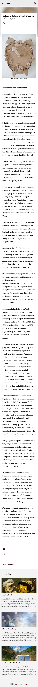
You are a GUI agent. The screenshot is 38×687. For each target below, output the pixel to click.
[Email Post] (3, 550)
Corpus (8, 3)
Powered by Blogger (20, 684)
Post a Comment (9, 564)
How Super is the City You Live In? (12, 663)
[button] (3, 23)
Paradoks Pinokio (7, 595)
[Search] (35, 3)
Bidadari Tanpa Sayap (9, 629)
